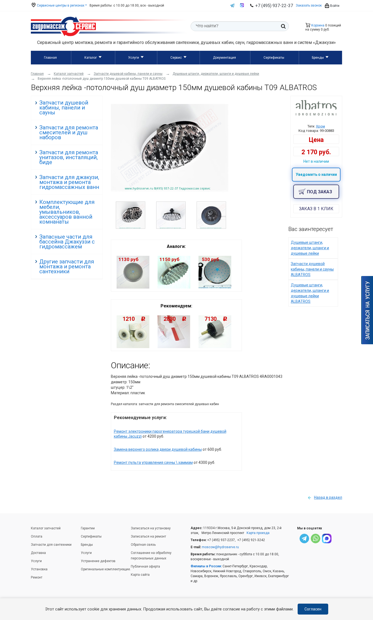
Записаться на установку (151, 528)
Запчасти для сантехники (51, 545)
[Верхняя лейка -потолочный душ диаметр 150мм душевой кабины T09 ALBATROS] (169, 190)
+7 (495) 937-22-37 (274, 5)
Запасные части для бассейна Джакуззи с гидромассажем (67, 241)
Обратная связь (143, 545)
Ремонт (36, 577)
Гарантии (88, 528)
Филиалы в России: (206, 566)
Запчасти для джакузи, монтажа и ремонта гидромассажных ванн (69, 182)
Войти (334, 6)
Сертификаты (274, 58)
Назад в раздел (328, 497)
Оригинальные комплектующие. (106, 569)
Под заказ (319, 191)
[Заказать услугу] (367, 310)
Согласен (312, 609)
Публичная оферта (145, 566)
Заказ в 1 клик (316, 208)
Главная (50, 58)
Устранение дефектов (98, 561)
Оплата (36, 536)
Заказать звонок (309, 5)
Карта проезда (258, 533)
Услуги (133, 58)
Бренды (318, 58)
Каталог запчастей (46, 528)
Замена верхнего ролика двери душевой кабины (158, 449)
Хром (320, 126)
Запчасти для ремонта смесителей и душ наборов (68, 132)
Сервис (176, 58)
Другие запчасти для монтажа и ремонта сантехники (66, 266)
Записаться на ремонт (148, 536)
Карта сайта (140, 575)
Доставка (38, 553)
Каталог (90, 58)
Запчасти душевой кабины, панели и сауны (63, 107)
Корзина (317, 25)
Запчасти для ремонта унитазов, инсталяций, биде (68, 157)
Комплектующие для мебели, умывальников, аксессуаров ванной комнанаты (66, 212)
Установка (39, 569)
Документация (224, 58)
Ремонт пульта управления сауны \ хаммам (153, 462)
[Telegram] (304, 539)
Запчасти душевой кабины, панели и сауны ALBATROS (312, 269)
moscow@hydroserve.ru (220, 547)
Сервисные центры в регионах (60, 5)
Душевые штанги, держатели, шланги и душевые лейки (310, 248)
